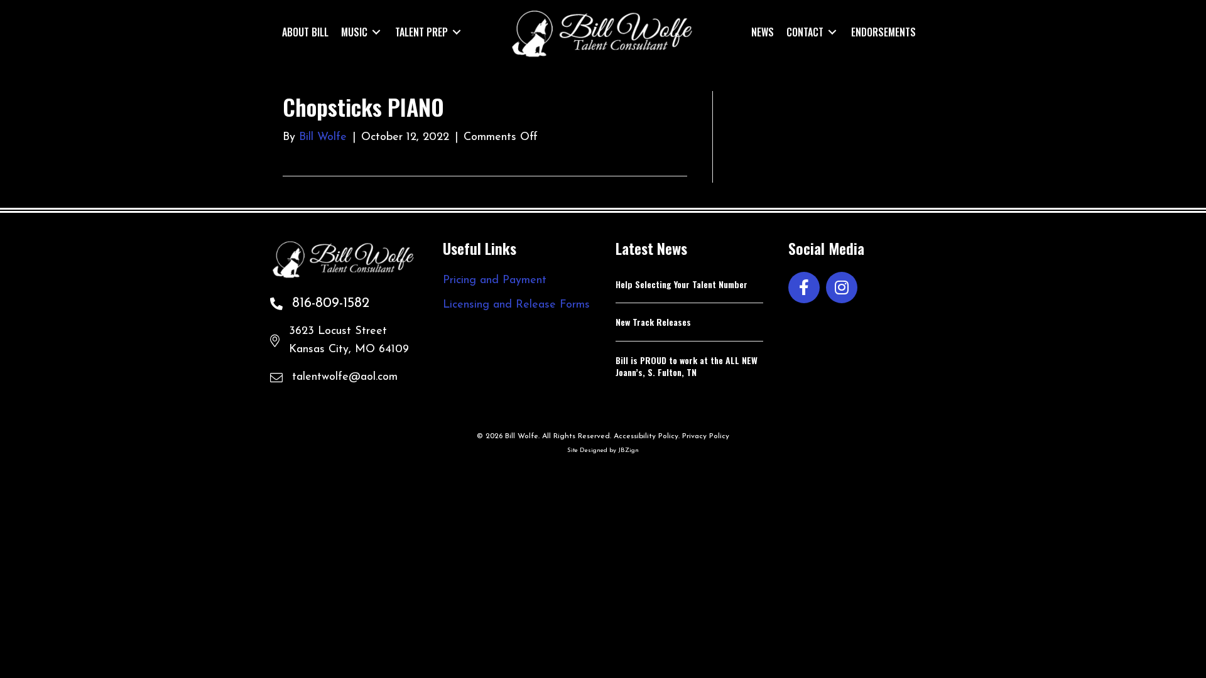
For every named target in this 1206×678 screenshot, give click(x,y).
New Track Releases (653, 321)
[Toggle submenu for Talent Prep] (456, 31)
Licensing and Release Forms (516, 305)
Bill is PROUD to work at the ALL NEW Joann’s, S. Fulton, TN (687, 366)
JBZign (628, 450)
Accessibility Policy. (647, 436)
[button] (804, 287)
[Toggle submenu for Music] (376, 31)
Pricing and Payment (494, 280)
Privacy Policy (705, 436)
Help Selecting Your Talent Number (681, 284)
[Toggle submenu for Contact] (832, 31)
